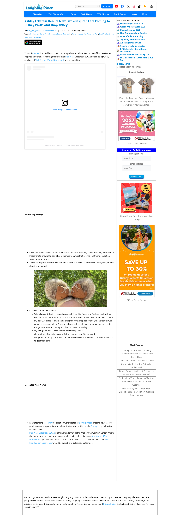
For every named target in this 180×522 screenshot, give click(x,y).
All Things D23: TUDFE (130, 42)
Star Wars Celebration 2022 (42, 433)
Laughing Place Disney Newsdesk (42, 30)
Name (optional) (136, 153)
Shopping (80, 34)
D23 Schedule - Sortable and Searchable (133, 50)
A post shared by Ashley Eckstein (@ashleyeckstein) (65, 145)
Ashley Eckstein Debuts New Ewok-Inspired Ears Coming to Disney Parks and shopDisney (67, 23)
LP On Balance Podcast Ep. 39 (134, 54)
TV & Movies (103, 14)
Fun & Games (120, 14)
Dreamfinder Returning (131, 36)
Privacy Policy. (109, 504)
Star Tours (87, 34)
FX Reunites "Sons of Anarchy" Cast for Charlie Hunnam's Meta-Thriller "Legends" (136, 381)
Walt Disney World (56, 14)
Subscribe (107, 6)
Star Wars (95, 34)
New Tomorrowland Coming (133, 33)
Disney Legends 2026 (130, 30)
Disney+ (94, 426)
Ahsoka (35, 53)
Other (73, 14)
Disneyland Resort (55, 34)
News (134, 14)
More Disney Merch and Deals (136, 105)
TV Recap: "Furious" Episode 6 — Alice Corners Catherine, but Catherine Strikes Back (136, 364)
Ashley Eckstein (34, 34)
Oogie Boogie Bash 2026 (131, 23)
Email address (136, 163)
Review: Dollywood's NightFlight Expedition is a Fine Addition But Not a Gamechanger (136, 392)
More (144, 14)
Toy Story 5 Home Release (132, 39)
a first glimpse (85, 422)
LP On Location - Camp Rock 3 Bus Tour (136, 58)
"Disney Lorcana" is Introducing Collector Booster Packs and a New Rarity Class (137, 353)
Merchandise (66, 34)
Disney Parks (44, 34)
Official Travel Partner (137, 143)
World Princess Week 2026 (132, 26)
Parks (74, 34)
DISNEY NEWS (123, 64)
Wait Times (86, 14)
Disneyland (38, 14)
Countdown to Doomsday (132, 46)
